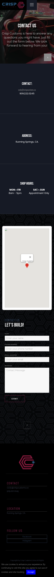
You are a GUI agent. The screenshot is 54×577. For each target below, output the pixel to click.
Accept (31, 572)
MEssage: (8, 365)
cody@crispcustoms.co (27, 89)
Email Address (11, 355)
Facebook (27, 536)
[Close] (30, 257)
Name (7, 333)
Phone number (11, 344)
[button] (27, 265)
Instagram (27, 541)
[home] (13, 5)
